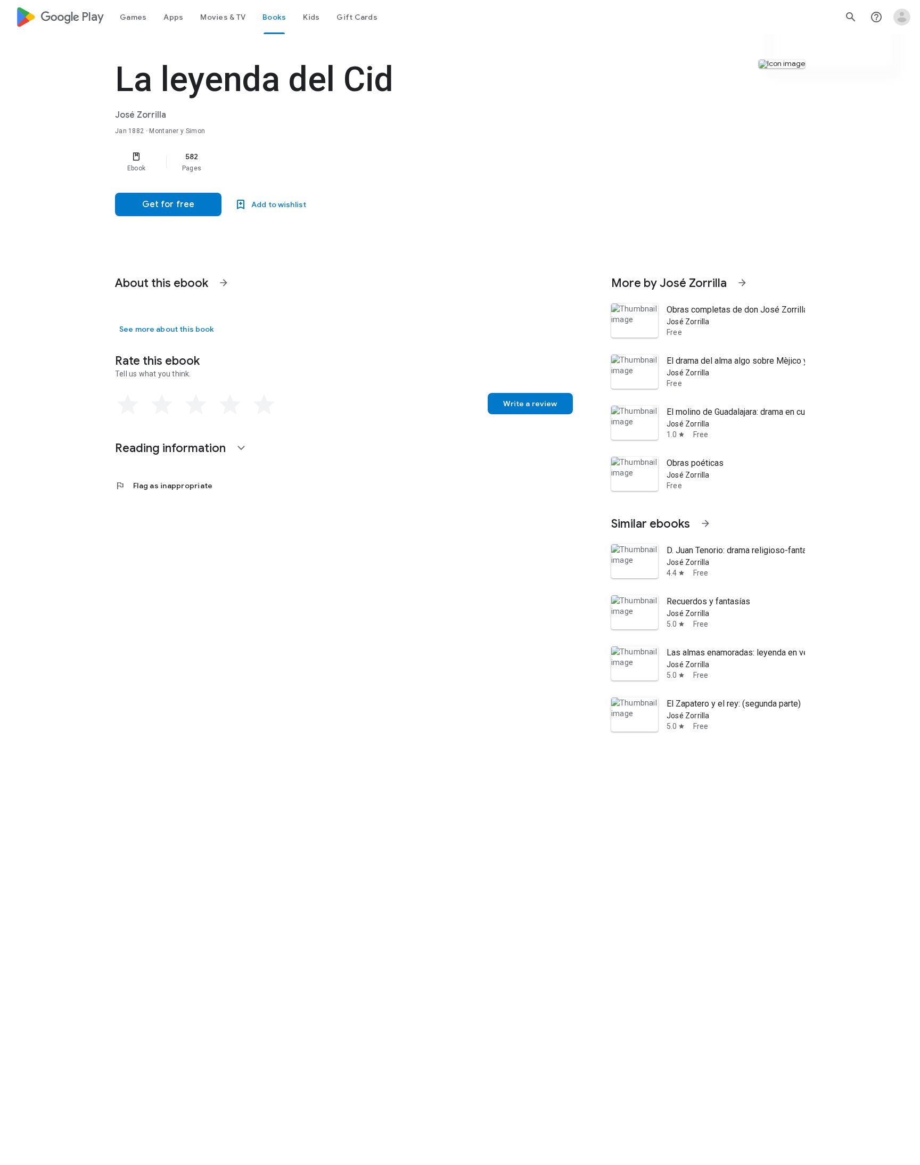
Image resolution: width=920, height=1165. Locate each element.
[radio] (128, 404)
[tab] (133, 17)
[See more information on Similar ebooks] (705, 523)
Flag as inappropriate (163, 485)
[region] (328, 162)
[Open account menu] (902, 17)
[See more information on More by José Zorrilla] (742, 283)
